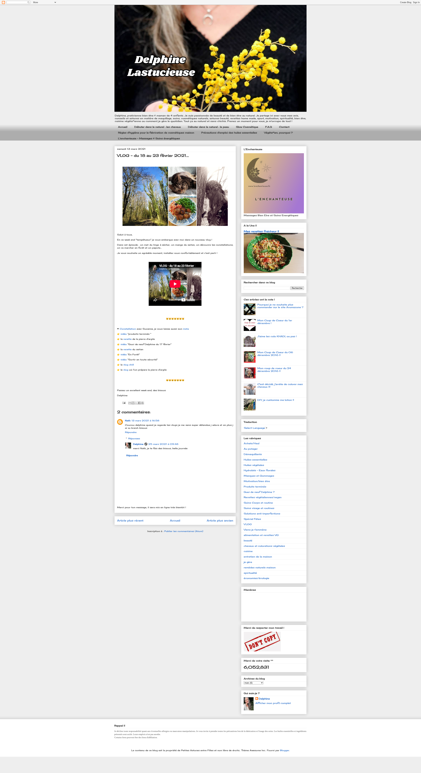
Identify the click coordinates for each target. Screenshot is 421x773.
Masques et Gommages (259, 475)
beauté (248, 540)
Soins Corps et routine (258, 502)
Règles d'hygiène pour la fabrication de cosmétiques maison (156, 132)
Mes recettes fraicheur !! (261, 231)
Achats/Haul (251, 443)
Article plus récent (130, 520)
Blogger (284, 750)
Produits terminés (255, 486)
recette (127, 339)
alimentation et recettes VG (261, 535)
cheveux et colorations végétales (264, 545)
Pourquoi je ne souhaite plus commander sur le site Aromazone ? (280, 306)
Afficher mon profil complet (273, 703)
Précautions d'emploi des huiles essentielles (229, 132)
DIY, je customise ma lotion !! (275, 400)
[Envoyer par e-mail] (130, 403)
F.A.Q (268, 126)
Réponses (134, 438)
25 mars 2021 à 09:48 (163, 444)
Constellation (128, 328)
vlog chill (128, 364)
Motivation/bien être (257, 481)
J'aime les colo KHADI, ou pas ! (277, 336)
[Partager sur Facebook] (139, 403)
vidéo (124, 334)
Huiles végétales (254, 465)
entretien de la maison (258, 556)
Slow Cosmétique (247, 126)
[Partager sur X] (136, 403)
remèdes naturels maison (260, 567)
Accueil (122, 126)
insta (186, 328)
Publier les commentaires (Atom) (183, 531)
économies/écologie (256, 578)
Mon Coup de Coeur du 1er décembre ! (274, 322)
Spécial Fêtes (252, 519)
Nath (128, 420)
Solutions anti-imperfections (262, 513)
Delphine (138, 444)
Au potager (251, 448)
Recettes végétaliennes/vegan (263, 497)
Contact (284, 126)
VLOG (248, 524)
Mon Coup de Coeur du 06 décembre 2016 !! (275, 353)
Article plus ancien (220, 520)
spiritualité (250, 572)
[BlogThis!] (133, 403)
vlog (126, 369)
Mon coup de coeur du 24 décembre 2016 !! (274, 369)
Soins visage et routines (259, 508)
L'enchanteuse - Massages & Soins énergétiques (149, 138)
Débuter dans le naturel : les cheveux (157, 126)
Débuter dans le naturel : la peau (208, 126)
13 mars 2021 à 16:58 (145, 420)
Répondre (130, 432)
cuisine (248, 551)
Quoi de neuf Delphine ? (259, 492)
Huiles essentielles (255, 459)
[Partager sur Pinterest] (142, 403)
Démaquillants (253, 454)
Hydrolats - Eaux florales (259, 470)
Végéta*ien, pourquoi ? (278, 132)
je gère (248, 562)
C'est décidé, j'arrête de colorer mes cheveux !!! (280, 385)
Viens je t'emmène (255, 529)
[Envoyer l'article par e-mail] (123, 402)
